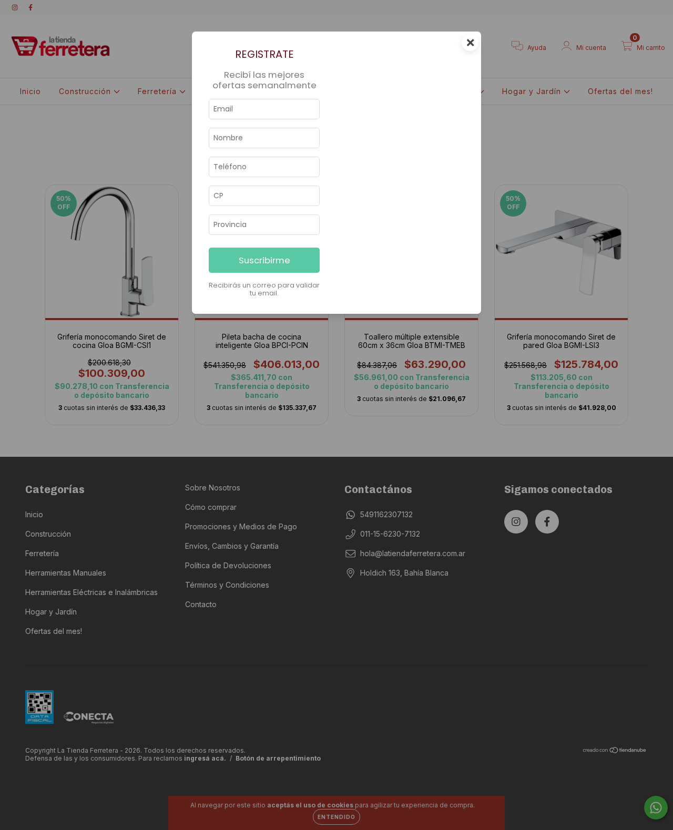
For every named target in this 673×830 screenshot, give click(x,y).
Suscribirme (264, 260)
